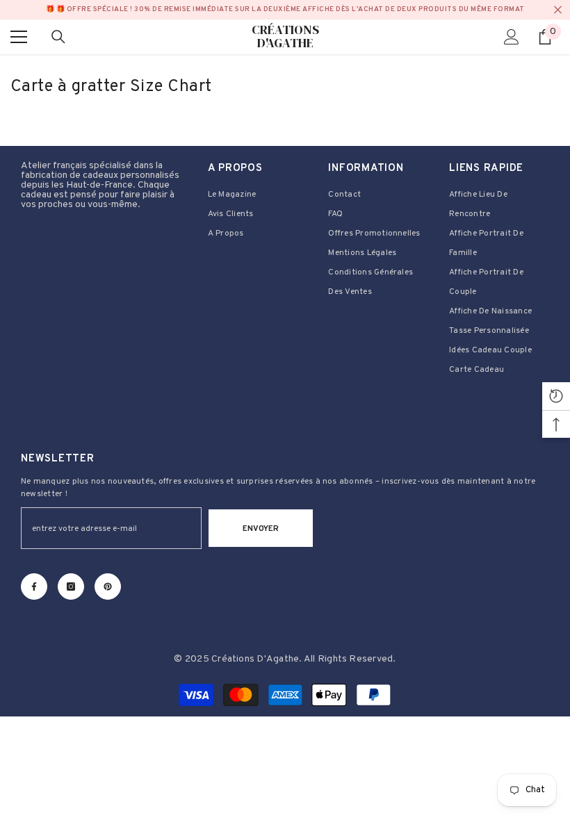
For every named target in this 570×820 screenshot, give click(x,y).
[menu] (18, 36)
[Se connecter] (511, 36)
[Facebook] (34, 586)
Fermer (558, 10)
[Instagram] (71, 586)
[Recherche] (58, 36)
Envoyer (261, 529)
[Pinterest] (108, 586)
